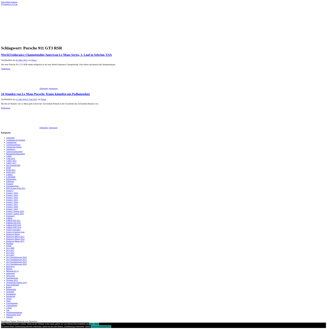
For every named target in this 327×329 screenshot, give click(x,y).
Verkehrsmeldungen (14, 312)
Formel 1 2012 (12, 193)
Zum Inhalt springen (9, 2)
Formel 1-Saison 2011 (15, 214)
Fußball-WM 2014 (13, 227)
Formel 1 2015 (12, 200)
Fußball (9, 218)
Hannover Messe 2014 (15, 239)
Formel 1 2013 (12, 195)
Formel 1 (9, 191)
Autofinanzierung (13, 145)
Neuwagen (10, 276)
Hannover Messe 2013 (15, 237)
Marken (9, 269)
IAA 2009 (10, 248)
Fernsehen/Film (12, 186)
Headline (9, 243)
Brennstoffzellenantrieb (15, 154)
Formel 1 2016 (12, 202)
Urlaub (9, 308)
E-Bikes (9, 175)
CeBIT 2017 (11, 163)
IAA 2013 (10, 253)
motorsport (53, 88)
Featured (9, 184)
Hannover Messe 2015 (15, 241)
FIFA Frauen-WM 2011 (15, 188)
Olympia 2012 (12, 280)
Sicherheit (10, 292)
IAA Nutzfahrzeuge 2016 (16, 264)
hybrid (8, 246)
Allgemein (43, 88)
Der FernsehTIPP (13, 165)
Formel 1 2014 (12, 197)
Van (7, 310)
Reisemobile (11, 289)
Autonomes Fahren (14, 147)
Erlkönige (10, 181)
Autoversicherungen (14, 152)
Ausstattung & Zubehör (15, 140)
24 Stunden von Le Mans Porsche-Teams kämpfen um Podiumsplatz (45, 94)
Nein (96, 324)
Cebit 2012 (10, 158)
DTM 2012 (10, 170)
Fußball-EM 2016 (13, 223)
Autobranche (11, 142)
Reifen (8, 287)
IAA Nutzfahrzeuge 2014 (16, 262)
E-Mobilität (10, 177)
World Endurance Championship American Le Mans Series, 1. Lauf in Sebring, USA (56, 54)
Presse (34, 60)
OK (91, 324)
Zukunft (9, 317)
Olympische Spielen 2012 (16, 283)
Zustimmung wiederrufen (101, 327)
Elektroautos (11, 179)
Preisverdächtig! (12, 285)
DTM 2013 (10, 172)
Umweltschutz (12, 303)
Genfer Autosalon (13, 230)
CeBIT (9, 156)
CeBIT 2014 (11, 161)
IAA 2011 (10, 250)
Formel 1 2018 (12, 207)
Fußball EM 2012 (13, 220)
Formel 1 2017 (12, 204)
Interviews (10, 266)
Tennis (8, 299)
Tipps (8, 301)
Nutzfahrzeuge (12, 278)
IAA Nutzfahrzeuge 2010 (16, 257)
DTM (8, 168)
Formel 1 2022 (12, 209)
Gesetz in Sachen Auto (15, 232)
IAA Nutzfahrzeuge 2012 (16, 260)
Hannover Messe (13, 234)
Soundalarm (11, 294)
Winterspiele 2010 (13, 315)
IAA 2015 (10, 255)
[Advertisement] (163, 25)
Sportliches (10, 296)
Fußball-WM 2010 (13, 225)
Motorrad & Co (12, 271)
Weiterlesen (5, 69)
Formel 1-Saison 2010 (15, 211)
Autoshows (10, 149)
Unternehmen (11, 305)
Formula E (10, 216)
